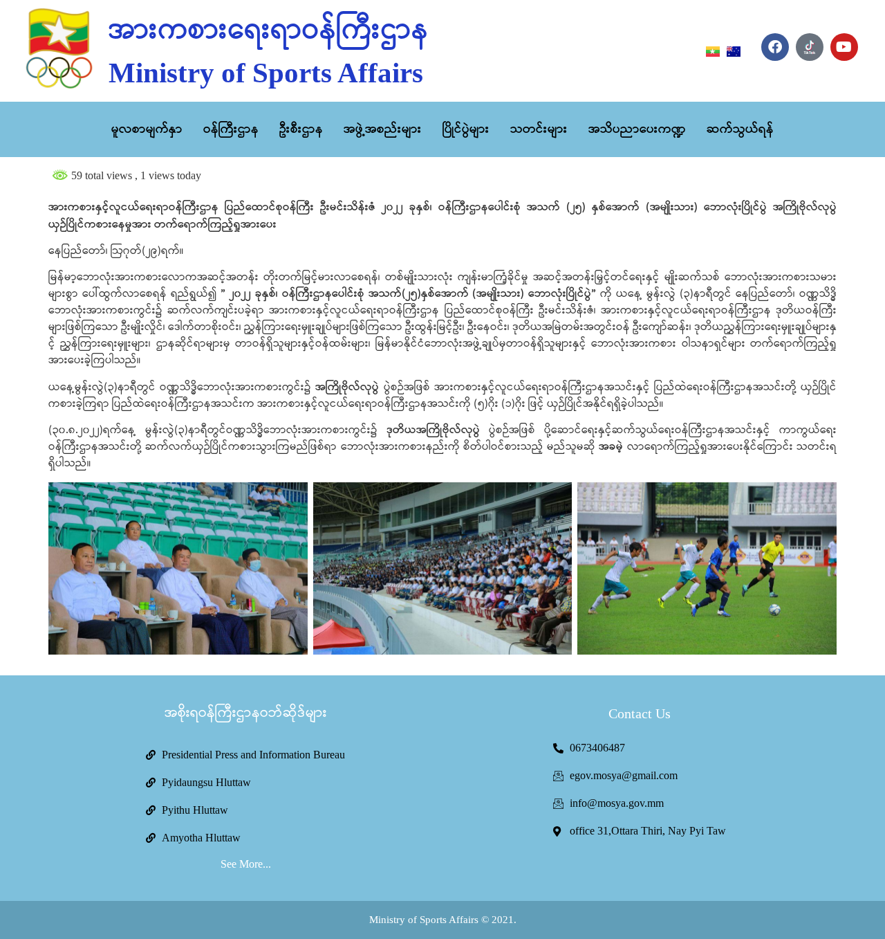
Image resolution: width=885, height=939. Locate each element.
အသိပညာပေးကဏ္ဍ (637, 129)
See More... (246, 864)
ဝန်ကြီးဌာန (231, 129)
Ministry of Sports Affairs (266, 73)
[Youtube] (844, 47)
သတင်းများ (539, 129)
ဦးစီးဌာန (301, 129)
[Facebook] (775, 47)
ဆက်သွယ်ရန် (740, 129)
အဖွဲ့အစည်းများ (383, 129)
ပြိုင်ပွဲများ (466, 129)
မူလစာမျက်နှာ (147, 129)
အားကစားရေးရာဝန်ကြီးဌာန (269, 30)
